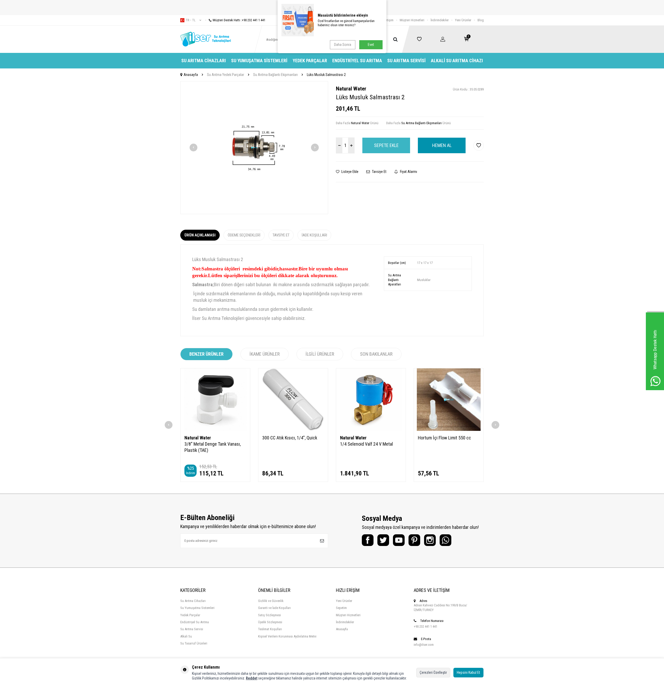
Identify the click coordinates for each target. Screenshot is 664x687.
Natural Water (351, 89)
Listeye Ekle (349, 172)
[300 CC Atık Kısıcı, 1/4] (293, 399)
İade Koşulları (314, 235)
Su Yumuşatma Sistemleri (259, 60)
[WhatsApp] (445, 540)
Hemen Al (442, 145)
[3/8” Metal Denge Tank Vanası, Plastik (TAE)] (215, 399)
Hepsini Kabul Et (468, 672)
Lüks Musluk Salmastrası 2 (326, 75)
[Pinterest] (414, 540)
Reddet (251, 678)
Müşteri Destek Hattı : (239, 20)
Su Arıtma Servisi (406, 60)
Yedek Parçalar (310, 60)
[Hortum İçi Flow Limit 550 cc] (448, 399)
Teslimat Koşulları (270, 629)
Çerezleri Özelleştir (433, 672)
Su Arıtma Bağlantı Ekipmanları (275, 75)
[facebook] (368, 540)
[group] (254, 147)
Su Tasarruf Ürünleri (193, 643)
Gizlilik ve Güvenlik (270, 601)
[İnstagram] (430, 540)
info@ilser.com (424, 645)
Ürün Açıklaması (200, 235)
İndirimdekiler (440, 20)
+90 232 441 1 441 (425, 626)
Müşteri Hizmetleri (412, 20)
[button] (193, 147)
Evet (371, 45)
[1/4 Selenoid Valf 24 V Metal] (371, 399)
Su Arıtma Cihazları (203, 60)
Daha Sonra (342, 45)
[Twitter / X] (383, 540)
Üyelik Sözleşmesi (270, 622)
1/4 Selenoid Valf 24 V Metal (366, 444)
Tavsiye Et (378, 172)
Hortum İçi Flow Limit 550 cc (444, 437)
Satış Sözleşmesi (269, 615)
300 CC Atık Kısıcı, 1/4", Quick (289, 437)
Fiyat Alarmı (408, 172)
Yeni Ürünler (463, 20)
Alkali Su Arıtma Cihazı (457, 60)
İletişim (388, 20)
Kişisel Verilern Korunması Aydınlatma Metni (287, 636)
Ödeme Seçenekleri (244, 235)
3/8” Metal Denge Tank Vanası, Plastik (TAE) (212, 447)
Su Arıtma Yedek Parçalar (225, 75)
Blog (481, 20)
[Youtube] (399, 540)
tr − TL (191, 20)
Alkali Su (186, 636)
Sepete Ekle (386, 145)
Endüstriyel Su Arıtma (357, 60)
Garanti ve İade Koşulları (274, 608)
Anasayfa (191, 75)
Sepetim (341, 608)
